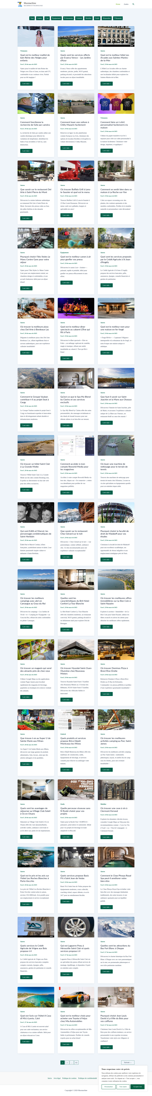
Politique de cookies (69, 1078)
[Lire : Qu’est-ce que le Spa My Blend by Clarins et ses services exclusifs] (76, 378)
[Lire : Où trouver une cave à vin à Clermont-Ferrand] (116, 789)
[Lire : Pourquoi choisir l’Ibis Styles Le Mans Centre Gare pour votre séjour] (36, 238)
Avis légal (57, 1078)
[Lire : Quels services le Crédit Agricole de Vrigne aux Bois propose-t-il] (36, 927)
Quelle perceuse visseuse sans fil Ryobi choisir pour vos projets (75, 811)
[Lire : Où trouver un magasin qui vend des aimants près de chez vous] (36, 649)
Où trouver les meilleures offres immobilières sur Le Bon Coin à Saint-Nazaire (116, 601)
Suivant (128, 1062)
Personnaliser (108, 1087)
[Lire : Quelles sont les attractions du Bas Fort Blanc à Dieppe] (116, 927)
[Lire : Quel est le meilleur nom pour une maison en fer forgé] (116, 308)
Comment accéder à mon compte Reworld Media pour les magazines (74, 467)
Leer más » (26, 84)
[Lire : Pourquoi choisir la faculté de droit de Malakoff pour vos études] (116, 512)
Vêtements (23, 51)
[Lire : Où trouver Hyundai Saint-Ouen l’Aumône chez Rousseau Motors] (76, 649)
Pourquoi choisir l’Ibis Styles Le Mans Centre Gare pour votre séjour (35, 259)
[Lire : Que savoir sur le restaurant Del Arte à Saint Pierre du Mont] (36, 171)
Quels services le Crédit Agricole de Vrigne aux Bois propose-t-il (33, 948)
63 (76, 1063)
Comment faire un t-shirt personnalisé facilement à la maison (114, 125)
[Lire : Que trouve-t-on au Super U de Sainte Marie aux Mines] (36, 719)
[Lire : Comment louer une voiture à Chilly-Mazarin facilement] (76, 103)
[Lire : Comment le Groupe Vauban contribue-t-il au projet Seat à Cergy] (36, 378)
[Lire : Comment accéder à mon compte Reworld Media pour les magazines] (76, 445)
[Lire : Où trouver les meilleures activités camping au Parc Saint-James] (116, 719)
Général (63, 734)
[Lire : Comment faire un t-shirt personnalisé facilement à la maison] (116, 103)
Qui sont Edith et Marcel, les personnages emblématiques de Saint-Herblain (35, 534)
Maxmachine (30, 3)
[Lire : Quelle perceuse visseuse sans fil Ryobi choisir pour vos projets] (76, 789)
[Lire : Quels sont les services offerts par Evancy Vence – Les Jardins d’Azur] (76, 36)
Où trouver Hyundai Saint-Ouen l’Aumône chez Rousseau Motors (75, 671)
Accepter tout (137, 1087)
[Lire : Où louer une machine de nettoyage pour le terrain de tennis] (116, 445)
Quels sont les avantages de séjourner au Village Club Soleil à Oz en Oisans (35, 811)
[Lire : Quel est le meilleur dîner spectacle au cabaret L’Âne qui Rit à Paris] (76, 308)
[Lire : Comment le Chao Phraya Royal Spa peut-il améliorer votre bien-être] (116, 857)
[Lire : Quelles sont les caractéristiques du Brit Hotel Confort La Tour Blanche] (76, 579)
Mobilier (103, 804)
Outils (62, 804)
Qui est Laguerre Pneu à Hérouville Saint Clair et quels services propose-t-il (74, 948)
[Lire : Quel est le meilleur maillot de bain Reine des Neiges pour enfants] (36, 36)
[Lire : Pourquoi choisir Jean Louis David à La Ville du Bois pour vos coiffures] (116, 997)
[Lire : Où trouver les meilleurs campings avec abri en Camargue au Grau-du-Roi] (36, 579)
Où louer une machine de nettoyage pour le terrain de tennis (114, 467)
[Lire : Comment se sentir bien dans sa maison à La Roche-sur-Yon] (116, 171)
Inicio (50, 1078)
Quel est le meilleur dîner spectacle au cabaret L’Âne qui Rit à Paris (75, 329)
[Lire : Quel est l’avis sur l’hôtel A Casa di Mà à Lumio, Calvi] (36, 997)
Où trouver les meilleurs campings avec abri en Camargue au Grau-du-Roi (33, 601)
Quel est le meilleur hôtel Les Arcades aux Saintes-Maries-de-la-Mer (114, 58)
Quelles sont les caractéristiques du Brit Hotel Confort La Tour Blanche (74, 601)
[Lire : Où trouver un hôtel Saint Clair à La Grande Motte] (36, 445)
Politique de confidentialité (87, 1078)
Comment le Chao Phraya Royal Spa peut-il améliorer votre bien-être (115, 878)
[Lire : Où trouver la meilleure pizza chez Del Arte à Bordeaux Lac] (36, 308)
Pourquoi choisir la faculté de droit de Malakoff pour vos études (114, 534)
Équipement (64, 252)
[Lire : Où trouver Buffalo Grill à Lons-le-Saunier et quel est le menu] (76, 171)
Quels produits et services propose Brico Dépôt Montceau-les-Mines (73, 741)
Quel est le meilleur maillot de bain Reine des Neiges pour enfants (35, 58)
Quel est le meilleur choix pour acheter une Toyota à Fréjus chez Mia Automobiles (75, 1018)
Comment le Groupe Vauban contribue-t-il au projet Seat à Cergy (34, 399)
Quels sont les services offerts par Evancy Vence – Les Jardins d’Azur (75, 58)
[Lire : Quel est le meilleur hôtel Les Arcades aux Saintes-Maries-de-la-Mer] (116, 36)
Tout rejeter (123, 1087)
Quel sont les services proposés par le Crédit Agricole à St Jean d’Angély (115, 259)
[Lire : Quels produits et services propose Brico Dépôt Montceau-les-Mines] (76, 719)
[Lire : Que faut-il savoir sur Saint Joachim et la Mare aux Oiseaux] (116, 378)
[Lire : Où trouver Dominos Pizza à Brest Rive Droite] (116, 649)
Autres (62, 51)
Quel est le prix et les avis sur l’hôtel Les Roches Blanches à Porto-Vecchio (34, 878)
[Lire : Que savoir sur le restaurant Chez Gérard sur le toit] (76, 512)
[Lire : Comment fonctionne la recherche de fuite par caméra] (36, 103)
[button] (133, 4)
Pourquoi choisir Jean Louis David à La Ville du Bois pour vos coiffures (114, 1018)
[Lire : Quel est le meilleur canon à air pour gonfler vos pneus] (76, 238)
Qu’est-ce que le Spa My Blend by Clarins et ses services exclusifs (75, 399)
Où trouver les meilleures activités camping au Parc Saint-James (116, 741)
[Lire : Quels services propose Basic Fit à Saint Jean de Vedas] (76, 857)
